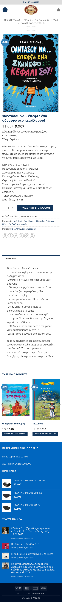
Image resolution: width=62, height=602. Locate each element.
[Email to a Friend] (21, 235)
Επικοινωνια (38, 593)
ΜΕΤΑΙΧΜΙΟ (15, 228)
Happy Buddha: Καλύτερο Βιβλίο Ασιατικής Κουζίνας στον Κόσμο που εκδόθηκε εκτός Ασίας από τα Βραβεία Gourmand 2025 (32, 568)
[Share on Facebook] (10, 235)
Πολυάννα (38, 423)
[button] (5, 9)
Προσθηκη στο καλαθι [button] (14, 434)
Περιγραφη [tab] (10, 258)
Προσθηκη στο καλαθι (35, 207)
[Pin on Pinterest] (26, 235)
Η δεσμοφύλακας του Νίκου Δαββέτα (32, 554)
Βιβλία (38, 221)
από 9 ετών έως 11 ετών (24, 221)
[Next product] (28, 28)
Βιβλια (27, 20)
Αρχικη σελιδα (12, 20)
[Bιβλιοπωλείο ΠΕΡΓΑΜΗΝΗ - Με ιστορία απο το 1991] (31, 10)
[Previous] (2, 410)
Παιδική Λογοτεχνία (18, 224)
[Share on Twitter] (15, 235)
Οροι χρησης (23, 593)
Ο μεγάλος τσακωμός (13, 423)
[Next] (59, 410)
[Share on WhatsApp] (5, 235)
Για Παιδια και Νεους (46, 20)
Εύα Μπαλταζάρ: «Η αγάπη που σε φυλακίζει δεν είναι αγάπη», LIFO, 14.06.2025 (30, 531)
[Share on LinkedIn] (32, 235)
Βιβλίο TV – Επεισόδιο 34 (25, 544)
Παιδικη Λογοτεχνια (32, 23)
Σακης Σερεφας (29, 228)
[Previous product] (34, 28)
